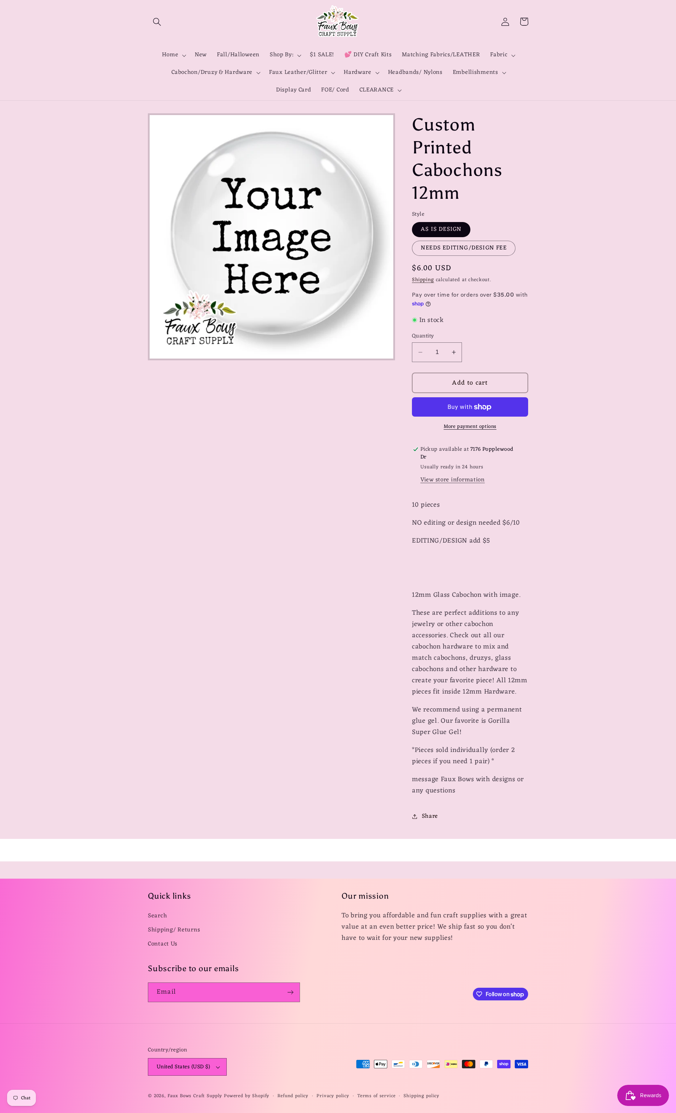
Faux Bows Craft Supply (195, 1096)
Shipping (423, 280)
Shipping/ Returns (174, 930)
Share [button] (430, 816)
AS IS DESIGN (441, 229)
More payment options (470, 426)
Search (157, 916)
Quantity (423, 336)
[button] (157, 21)
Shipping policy (421, 1096)
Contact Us (162, 944)
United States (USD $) (183, 1067)
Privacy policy (333, 1096)
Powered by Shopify (246, 1096)
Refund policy (292, 1096)
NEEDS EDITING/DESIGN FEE (464, 248)
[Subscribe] (290, 992)
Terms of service (376, 1096)
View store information (452, 480)
